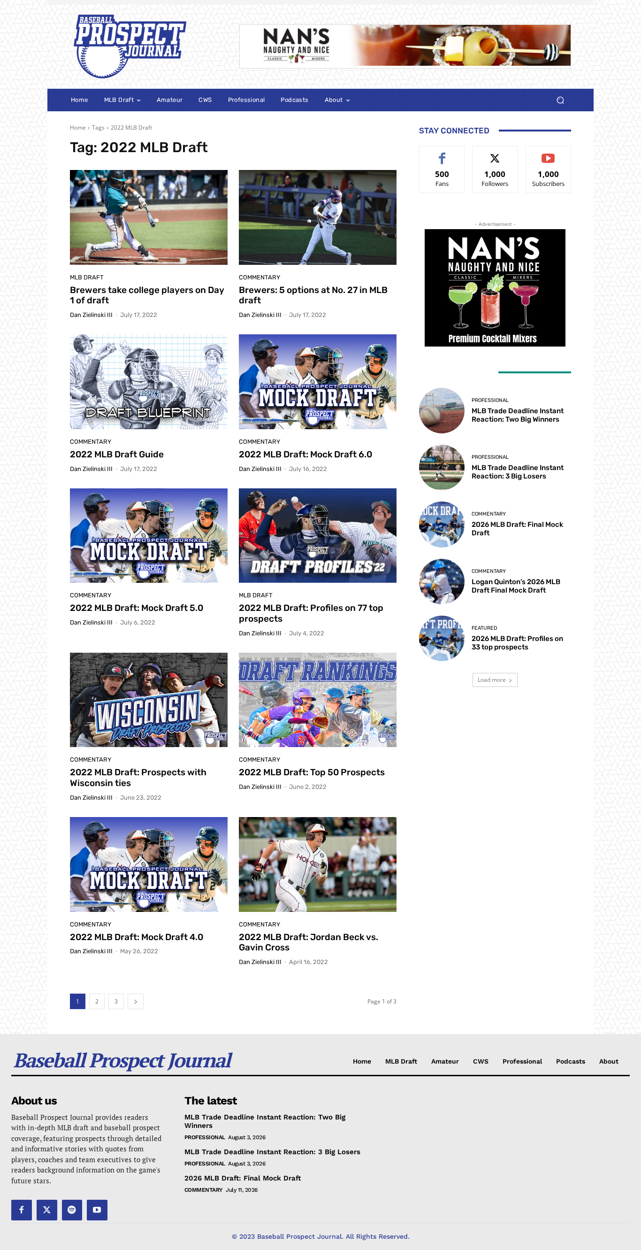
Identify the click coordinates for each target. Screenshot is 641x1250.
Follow (495, 153)
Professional (490, 400)
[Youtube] (97, 1210)
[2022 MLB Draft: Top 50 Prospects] (318, 700)
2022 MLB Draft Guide (117, 454)
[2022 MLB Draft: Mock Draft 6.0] (318, 381)
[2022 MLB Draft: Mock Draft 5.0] (149, 535)
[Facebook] (21, 1210)
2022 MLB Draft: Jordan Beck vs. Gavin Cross (308, 942)
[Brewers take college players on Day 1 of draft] (149, 217)
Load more (492, 680)
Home (78, 127)
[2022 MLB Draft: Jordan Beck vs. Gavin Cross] (318, 864)
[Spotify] (72, 1210)
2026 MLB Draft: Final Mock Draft (242, 1178)
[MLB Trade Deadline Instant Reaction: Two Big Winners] (442, 410)
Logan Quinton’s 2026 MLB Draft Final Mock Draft (516, 586)
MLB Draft (87, 277)
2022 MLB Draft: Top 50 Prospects (312, 772)
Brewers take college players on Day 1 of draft (147, 295)
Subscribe (548, 153)
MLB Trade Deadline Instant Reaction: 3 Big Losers (518, 471)
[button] (560, 100)
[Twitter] (47, 1210)
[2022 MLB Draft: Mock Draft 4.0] (149, 864)
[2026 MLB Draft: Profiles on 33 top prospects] (442, 638)
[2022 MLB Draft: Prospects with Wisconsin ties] (149, 700)
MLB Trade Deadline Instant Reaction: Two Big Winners (518, 415)
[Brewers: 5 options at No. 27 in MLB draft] (318, 217)
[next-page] (136, 1001)
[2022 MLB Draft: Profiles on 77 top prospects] (318, 535)
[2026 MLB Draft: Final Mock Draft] (442, 524)
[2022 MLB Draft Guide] (149, 381)
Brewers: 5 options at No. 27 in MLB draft (313, 295)
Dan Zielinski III (91, 314)
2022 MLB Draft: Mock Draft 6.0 (305, 454)
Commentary (259, 277)
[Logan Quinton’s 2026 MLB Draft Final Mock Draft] (442, 581)
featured (484, 628)
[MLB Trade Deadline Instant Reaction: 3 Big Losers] (442, 467)
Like (442, 153)
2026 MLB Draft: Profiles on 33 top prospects (517, 642)
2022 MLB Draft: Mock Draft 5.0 (136, 607)
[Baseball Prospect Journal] (143, 46)
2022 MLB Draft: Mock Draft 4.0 (136, 937)
